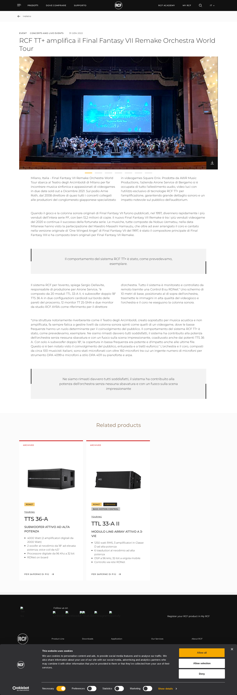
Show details (165, 688)
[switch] (91, 688)
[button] (88, 173)
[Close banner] (232, 649)
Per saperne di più (36, 574)
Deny (202, 673)
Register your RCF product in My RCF (188, 616)
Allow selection (202, 663)
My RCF (187, 5)
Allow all (202, 652)
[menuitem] (56, 5)
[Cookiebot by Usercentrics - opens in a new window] (21, 688)
